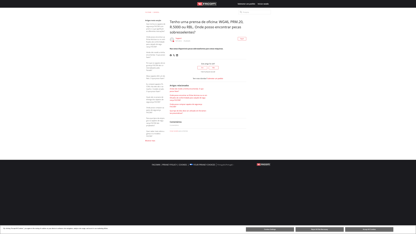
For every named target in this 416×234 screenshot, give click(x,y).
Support (179, 38)
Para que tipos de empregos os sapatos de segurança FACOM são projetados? (155, 122)
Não (213, 68)
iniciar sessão (174, 131)
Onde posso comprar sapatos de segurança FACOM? (155, 110)
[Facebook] (171, 55)
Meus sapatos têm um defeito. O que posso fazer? (155, 77)
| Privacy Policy (169, 164)
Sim (202, 68)
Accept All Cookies (369, 229)
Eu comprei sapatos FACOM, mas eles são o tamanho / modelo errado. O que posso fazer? (155, 88)
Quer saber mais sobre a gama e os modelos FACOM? (155, 133)
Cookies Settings (270, 229)
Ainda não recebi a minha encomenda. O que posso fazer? (155, 54)
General (156, 12)
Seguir (242, 39)
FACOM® (148, 12)
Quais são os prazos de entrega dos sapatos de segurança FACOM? (154, 99)
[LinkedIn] (177, 55)
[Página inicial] (207, 4)
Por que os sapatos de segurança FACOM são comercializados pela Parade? (155, 66)
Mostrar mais (150, 141)
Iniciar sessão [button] (263, 4)
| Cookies (182, 164)
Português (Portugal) (225, 165)
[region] (208, 229)
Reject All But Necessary (319, 229)
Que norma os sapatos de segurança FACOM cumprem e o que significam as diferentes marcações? (155, 27)
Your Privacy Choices (204, 164)
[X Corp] (174, 55)
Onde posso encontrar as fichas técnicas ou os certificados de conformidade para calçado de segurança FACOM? (155, 42)
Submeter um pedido (246, 4)
